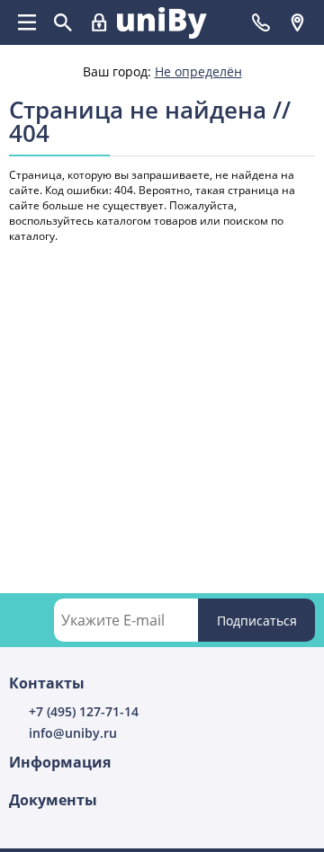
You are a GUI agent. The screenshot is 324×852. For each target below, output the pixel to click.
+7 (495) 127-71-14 (84, 711)
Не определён (198, 71)
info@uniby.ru (73, 732)
